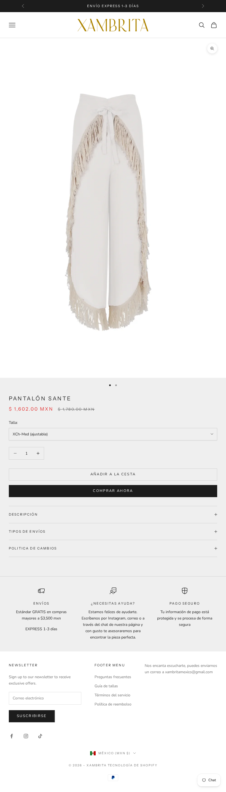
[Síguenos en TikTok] (40, 736)
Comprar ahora (113, 490)
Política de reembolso (113, 704)
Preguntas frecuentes (113, 677)
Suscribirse (32, 715)
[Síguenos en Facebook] (11, 736)
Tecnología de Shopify (133, 765)
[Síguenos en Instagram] (26, 736)
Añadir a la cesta (113, 474)
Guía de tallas (106, 686)
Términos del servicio (112, 695)
